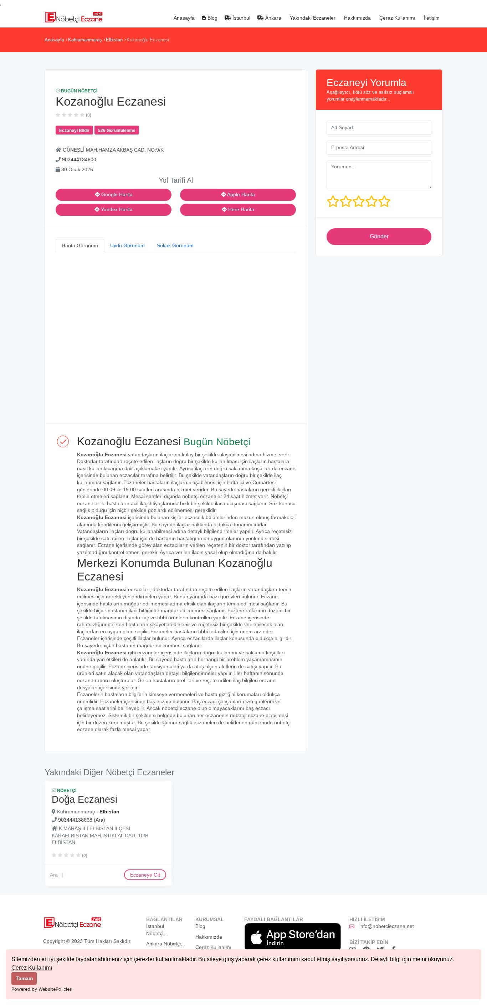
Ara (54, 875)
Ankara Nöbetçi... (165, 943)
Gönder (379, 236)
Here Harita (240, 209)
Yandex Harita (116, 209)
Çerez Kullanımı (31, 968)
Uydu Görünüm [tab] (127, 245)
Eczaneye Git (145, 875)
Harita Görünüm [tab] (80, 245)
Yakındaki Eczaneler (311, 18)
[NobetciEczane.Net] (74, 16)
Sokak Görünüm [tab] (175, 245)
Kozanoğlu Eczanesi (148, 39)
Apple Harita (240, 194)
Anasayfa (183, 18)
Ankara (272, 18)
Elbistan (114, 39)
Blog (211, 18)
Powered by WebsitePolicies (41, 989)
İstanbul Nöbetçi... (157, 929)
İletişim (431, 18)
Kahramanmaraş (85, 39)
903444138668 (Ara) (81, 820)
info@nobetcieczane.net (386, 926)
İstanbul (240, 18)
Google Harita (116, 194)
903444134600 (79, 159)
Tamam (24, 978)
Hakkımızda (357, 18)
